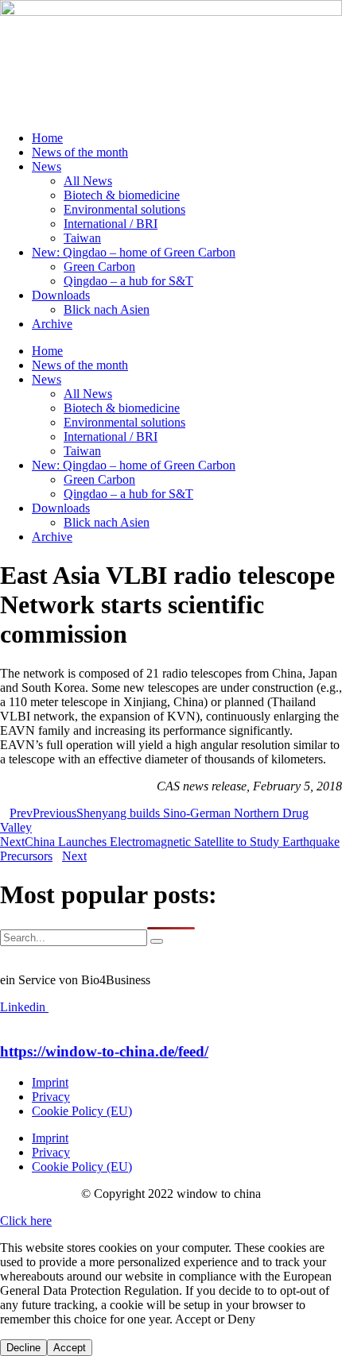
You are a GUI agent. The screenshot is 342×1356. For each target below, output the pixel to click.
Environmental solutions (124, 209)
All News (88, 180)
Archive (52, 323)
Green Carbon (99, 266)
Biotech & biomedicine (122, 195)
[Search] (156, 941)
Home (47, 138)
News (46, 166)
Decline (23, 1348)
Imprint (50, 1082)
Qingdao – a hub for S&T (128, 281)
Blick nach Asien (107, 309)
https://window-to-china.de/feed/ (104, 1051)
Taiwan (82, 238)
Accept (69, 1348)
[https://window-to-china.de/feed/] (5, 1021)
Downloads (61, 295)
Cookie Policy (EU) (82, 1111)
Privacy (51, 1096)
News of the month (80, 152)
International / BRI (110, 223)
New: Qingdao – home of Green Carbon (133, 252)
